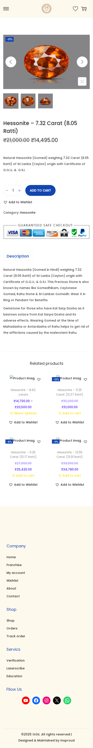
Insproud (67, 740)
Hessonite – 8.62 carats (23, 392)
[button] (17, 202)
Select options (25, 413)
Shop (10, 620)
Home (11, 557)
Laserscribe (15, 668)
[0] (75, 8)
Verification (15, 660)
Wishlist (12, 580)
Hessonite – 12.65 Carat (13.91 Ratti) (69, 454)
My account (15, 573)
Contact (13, 596)
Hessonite (27, 212)
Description (18, 256)
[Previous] (10, 61)
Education (14, 676)
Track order (15, 636)
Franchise (14, 565)
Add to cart (40, 190)
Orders (12, 628)
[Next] (82, 61)
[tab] (46, 256)
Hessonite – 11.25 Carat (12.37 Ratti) (69, 392)
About (11, 588)
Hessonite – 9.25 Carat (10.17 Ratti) (23, 454)
